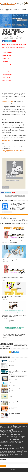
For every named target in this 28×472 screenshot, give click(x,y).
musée (25, 440)
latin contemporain (4, 438)
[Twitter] (15, 352)
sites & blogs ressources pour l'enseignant (11, 451)
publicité (18, 442)
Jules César (13, 436)
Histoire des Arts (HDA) (8, 434)
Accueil (2, 9)
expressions (2, 432)
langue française (20, 436)
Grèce (12, 432)
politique (12, 441)
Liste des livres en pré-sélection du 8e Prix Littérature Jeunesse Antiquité (12, 278)
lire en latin (14, 440)
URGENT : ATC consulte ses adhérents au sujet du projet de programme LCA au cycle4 (13, 335)
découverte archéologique (7, 429)
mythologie (2, 441)
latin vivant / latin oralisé (16, 438)
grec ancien (8, 432)
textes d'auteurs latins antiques (7, 452)
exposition (20, 431)
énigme (14, 195)
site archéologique (20, 450)
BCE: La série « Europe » (14, 401)
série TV (25, 451)
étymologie (4, 456)
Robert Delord (5, 36)
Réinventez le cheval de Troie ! (10, 218)
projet (22, 441)
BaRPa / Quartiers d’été (14, 407)
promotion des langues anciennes (7, 442)
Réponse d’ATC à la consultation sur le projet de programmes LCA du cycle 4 (14, 316)
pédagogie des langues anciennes (8, 444)
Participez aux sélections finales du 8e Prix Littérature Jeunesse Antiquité (12, 241)
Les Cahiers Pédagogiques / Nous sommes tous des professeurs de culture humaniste (18, 371)
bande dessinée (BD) (23, 426)
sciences (14, 450)
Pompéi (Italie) (17, 441)
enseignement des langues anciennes (8, 431)
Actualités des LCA (9, 9)
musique (21, 440)
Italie (19, 434)
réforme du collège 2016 (12, 448)
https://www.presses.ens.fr (8, 101)
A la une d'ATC (17, 9)
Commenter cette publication (9, 38)
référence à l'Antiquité (6, 450)
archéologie (14, 426)
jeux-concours (21, 195)
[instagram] (18, 352)
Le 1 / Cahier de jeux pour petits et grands (12, 260)
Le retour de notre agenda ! (15, 413)
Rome (14, 445)
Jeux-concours (19, 37)
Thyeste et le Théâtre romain (18, 220)
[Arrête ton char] (14, 3)
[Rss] (10, 352)
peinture (7, 441)
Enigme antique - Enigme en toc (8, 430)
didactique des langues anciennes (12, 427)
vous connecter (22, 345)
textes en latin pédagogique (19, 452)
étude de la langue (18, 454)
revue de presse (6, 446)
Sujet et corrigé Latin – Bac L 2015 (16, 359)
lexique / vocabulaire (4, 440)
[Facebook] (12, 352)
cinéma (1, 427)
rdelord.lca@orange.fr (6, 140)
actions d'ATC (8, 195)
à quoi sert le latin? (4, 454)
